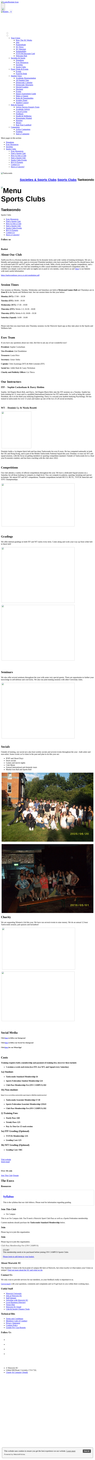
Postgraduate (21, 45)
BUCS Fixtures (17, 162)
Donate (16, 1175)
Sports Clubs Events (19, 160)
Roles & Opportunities (24, 98)
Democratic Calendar (24, 82)
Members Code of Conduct (16, 1321)
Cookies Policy (12, 1325)
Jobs (17, 42)
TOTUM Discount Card (25, 54)
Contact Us (15, 164)
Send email (5, 1162)
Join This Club (6, 1175)
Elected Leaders (22, 87)
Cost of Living (21, 111)
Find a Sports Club (18, 153)
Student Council (22, 103)
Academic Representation (26, 78)
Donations (20, 60)
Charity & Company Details (17, 1372)
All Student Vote (22, 80)
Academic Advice (23, 109)
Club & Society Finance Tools (18, 1309)
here (6, 1038)
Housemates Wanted (24, 118)
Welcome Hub (21, 56)
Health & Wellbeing (23, 116)
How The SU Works (24, 40)
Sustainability (21, 51)
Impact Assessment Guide (26, 94)
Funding (19, 132)
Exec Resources (22, 62)
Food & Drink (21, 74)
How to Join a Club (18, 156)
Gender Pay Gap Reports (16, 1327)
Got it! (86, 1451)
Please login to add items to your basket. (18, 1257)
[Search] (3, 7)
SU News (20, 47)
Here (77, 269)
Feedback (19, 114)
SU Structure (21, 49)
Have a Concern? (17, 167)
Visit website (6, 1159)
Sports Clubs (21, 67)
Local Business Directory (16, 1302)
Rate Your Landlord (23, 125)
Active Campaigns (23, 129)
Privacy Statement (13, 1323)
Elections (19, 89)
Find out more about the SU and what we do (25, 1270)
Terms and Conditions (14, 1319)
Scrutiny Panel (21, 100)
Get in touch (6, 1284)
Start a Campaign (22, 134)
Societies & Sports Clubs (38, 179)
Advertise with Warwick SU (17, 1300)
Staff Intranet (11, 1298)
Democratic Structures (24, 85)
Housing (19, 120)
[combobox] (47, 7)
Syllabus (8, 1196)
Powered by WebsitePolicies (14, 1454)
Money (18, 123)
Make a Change (22, 96)
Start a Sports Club (18, 158)
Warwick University (14, 1293)
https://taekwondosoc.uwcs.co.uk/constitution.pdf (20, 275)
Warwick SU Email (13, 1307)
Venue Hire (10, 1305)
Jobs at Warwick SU (14, 1296)
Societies (19, 65)
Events (18, 71)
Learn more (70, 1451)
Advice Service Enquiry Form (27, 107)
